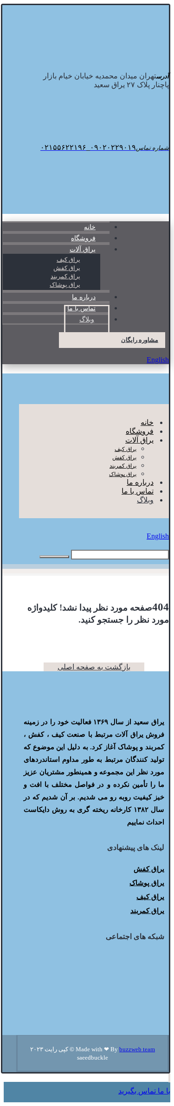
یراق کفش (149, 869)
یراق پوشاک (146, 883)
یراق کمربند (147, 910)
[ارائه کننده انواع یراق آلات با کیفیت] (117, 53)
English (158, 360)
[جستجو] (54, 556)
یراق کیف (150, 896)
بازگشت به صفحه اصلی (94, 667)
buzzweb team (137, 1049)
